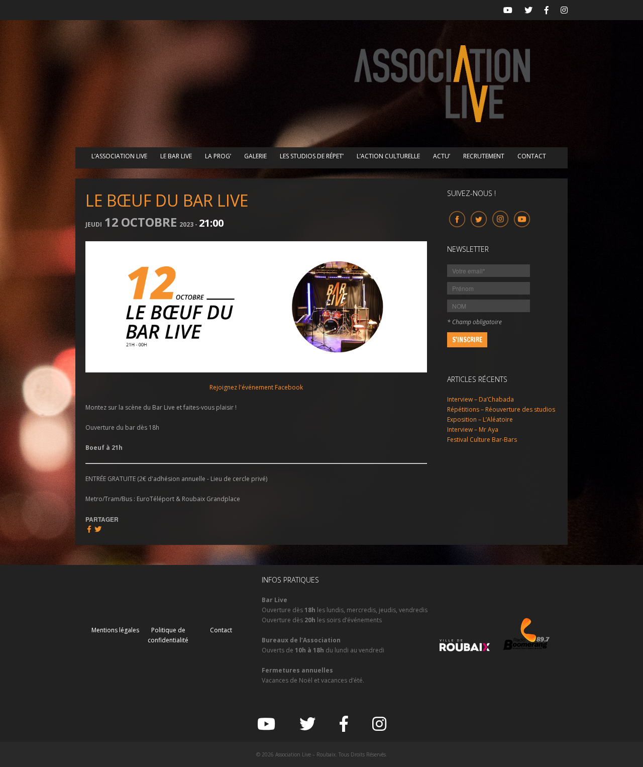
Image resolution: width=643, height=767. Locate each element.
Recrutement (483, 156)
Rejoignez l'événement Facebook (256, 387)
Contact (531, 156)
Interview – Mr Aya (472, 429)
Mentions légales (115, 630)
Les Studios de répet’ (312, 156)
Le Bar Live (176, 156)
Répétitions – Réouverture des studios (501, 409)
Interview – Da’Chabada (480, 399)
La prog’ (218, 156)
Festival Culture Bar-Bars (482, 439)
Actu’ (441, 156)
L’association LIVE (119, 156)
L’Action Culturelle (388, 156)
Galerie (255, 156)
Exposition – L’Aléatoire (480, 419)
